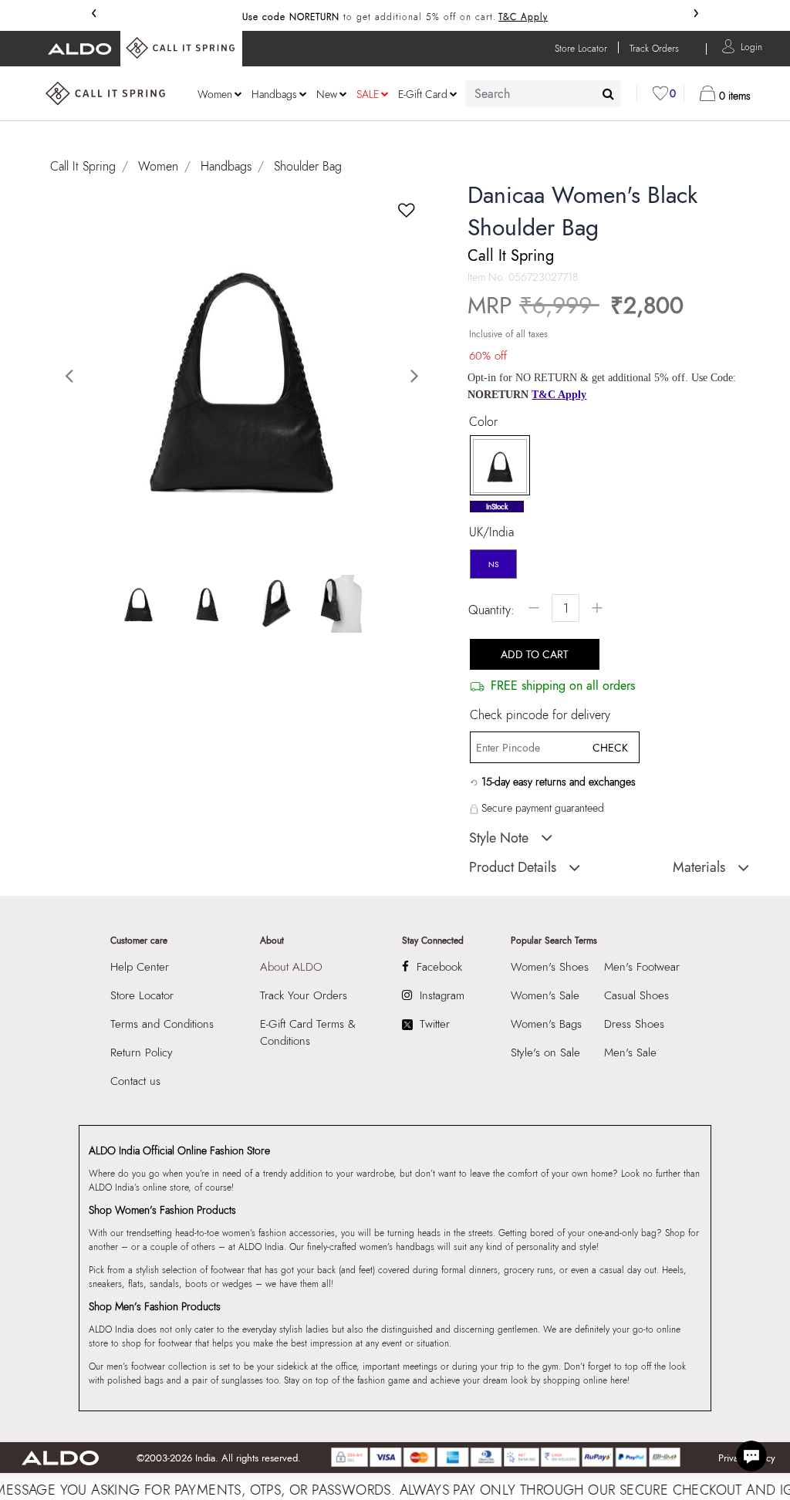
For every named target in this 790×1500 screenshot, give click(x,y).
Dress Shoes (634, 1023)
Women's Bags (546, 1023)
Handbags (226, 166)
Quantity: (491, 610)
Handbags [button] (274, 94)
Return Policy (141, 1052)
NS (493, 564)
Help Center (139, 966)
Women (158, 166)
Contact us (135, 1081)
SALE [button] (367, 94)
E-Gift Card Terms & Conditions (308, 1032)
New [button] (326, 94)
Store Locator (142, 995)
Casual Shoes (636, 995)
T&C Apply (523, 17)
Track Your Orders (303, 995)
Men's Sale (630, 1052)
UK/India (491, 532)
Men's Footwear (642, 966)
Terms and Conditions (162, 1023)
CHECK (610, 747)
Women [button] (215, 94)
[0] (660, 93)
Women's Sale (545, 995)
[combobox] (543, 93)
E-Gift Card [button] (422, 94)
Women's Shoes (550, 966)
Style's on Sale (545, 1052)
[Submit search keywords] (608, 93)
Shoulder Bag (308, 166)
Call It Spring (83, 166)
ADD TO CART (535, 654)
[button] (751, 46)
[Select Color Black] (495, 466)
